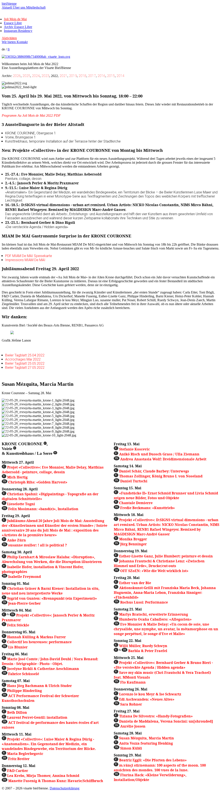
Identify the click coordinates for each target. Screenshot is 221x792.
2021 (63, 76)
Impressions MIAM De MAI (25, 260)
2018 (82, 76)
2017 (92, 76)
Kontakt (22, 42)
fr (9, 49)
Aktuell (7, 7)
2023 (45, 76)
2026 (17, 76)
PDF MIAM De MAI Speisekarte (28, 256)
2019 (73, 76)
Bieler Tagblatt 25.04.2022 (24, 355)
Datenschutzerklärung (64, 788)
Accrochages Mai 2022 (23, 359)
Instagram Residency (18, 31)
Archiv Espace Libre (18, 27)
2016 (101, 76)
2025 (26, 76)
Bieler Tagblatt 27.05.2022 (24, 367)
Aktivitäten (9, 38)
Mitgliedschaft (36, 7)
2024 (36, 76)
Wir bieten (9, 42)
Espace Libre (13, 23)
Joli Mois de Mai (15, 19)
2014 (120, 76)
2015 (111, 76)
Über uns (19, 7)
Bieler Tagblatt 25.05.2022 (24, 363)
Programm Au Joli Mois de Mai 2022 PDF (31, 115)
